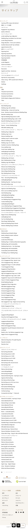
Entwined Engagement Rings (8, 291)
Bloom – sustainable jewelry (7, 412)
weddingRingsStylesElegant (7, 204)
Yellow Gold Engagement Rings (8, 300)
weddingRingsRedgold (6, 180)
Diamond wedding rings (7, 136)
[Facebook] (23, 512)
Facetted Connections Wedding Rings (10, 145)
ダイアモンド (5, 498)
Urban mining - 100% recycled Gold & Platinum (12, 80)
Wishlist (3, 82)
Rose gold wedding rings (7, 184)
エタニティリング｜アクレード (9, 350)
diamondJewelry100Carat (7, 407)
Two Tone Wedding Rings (7, 219)
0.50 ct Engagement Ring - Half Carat (9, 263)
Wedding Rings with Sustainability (9, 244)
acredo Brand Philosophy (7, 240)
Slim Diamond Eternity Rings (8, 380)
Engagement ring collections (8, 30)
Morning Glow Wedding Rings (8, 169)
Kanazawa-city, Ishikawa (6, 96)
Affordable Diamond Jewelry (7, 427)
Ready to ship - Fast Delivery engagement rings (12, 332)
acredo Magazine (5, 62)
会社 (17, 493)
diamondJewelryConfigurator (8, 425)
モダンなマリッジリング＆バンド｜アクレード (12, 165)
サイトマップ (4, 73)
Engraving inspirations (6, 54)
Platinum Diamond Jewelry (7, 442)
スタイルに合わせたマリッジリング (10, 75)
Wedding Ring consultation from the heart (11, 38)
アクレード (18, 496)
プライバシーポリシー (6, 67)
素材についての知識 (6, 25)
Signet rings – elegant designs (8, 464)
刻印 (3, 493)
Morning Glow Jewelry (6, 440)
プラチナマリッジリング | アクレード (10, 175)
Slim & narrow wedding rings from (9, 191)
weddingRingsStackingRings (7, 195)
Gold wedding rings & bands (8, 154)
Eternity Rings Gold (5, 365)
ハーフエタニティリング (7, 367)
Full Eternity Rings (5, 391)
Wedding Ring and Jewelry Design (9, 233)
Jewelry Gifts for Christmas (7, 444)
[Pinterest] (17, 512)
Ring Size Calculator (6, 342)
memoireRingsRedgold (6, 371)
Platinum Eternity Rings (6, 369)
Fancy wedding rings (6, 147)
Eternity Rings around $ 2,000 (8, 358)
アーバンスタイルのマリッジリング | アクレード (13, 213)
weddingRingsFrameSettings (8, 151)
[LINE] (14, 525)
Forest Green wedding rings (7, 149)
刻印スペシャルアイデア (7, 49)
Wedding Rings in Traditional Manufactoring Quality (13, 242)
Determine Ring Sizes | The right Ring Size (11, 340)
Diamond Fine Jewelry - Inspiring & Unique (11, 399)
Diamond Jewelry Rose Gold (7, 457)
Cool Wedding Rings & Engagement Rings (11, 199)
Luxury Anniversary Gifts (7, 453)
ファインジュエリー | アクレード (9, 436)
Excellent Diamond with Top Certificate (10, 45)
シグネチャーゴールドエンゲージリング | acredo (13, 319)
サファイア (5, 500)
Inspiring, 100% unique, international (9, 23)
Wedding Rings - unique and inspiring (10, 110)
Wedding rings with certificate (8, 108)
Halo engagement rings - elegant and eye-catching (13, 302)
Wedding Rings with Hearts (7, 158)
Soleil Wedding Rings (6, 193)
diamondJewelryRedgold (7, 455)
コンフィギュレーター (6, 34)
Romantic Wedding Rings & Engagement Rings (12, 210)
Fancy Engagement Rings (7, 297)
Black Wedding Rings (6, 106)
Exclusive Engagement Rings (8, 295)
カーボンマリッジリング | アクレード (10, 123)
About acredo (4, 231)
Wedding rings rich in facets (7, 143)
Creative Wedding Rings (7, 202)
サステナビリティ (20, 503)
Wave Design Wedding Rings (8, 221)
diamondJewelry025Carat (7, 401)
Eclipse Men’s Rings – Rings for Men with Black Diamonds (14, 433)
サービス (18, 498)
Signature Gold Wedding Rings (8, 189)
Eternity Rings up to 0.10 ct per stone (10, 382)
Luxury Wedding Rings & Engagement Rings (11, 206)
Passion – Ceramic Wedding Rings (9, 125)
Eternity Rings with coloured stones (9, 363)
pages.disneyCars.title (6, 47)
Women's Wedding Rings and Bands (9, 226)
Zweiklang (3, 84)
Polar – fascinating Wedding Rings (9, 178)
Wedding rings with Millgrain (8, 162)
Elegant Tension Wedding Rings (8, 215)
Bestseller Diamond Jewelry (7, 409)
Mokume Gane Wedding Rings (8, 167)
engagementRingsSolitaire (7, 321)
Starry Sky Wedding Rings (7, 197)
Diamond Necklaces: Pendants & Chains (10, 431)
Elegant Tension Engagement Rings (9, 334)
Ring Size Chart (4, 344)
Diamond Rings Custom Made (8, 403)
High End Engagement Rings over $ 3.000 (11, 273)
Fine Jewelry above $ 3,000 (7, 416)
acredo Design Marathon (7, 40)
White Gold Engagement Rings (8, 326)
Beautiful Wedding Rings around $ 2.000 (10, 121)
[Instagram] (19, 512)
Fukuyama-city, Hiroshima (7, 92)
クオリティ (18, 500)
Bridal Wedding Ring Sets (7, 282)
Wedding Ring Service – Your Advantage (10, 246)
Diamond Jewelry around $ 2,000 (8, 420)
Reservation (4, 69)
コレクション (4, 27)
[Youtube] (21, 512)
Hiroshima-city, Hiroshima (7, 94)
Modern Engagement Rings (7, 306)
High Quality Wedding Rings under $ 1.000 (11, 119)
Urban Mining (5, 505)
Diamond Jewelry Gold (6, 438)
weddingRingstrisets (6, 217)
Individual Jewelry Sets (6, 460)
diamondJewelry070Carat (7, 405)
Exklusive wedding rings (6, 141)
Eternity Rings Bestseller (7, 352)
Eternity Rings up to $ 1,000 (7, 356)
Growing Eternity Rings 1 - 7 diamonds (10, 393)
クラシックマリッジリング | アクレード (11, 130)
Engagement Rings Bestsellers (8, 269)
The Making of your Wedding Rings (9, 253)
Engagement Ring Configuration (8, 284)
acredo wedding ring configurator (9, 36)
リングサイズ (5, 496)
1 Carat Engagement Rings (7, 267)
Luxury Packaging (5, 238)
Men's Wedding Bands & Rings (8, 160)
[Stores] (27, 2)
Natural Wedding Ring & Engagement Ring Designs (13, 208)
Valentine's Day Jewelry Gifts (7, 451)
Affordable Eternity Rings (7, 360)
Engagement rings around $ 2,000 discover (11, 278)
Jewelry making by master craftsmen (9, 235)
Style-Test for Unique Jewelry (8, 78)
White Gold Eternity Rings (7, 389)
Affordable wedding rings (7, 128)
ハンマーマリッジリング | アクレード (11, 156)
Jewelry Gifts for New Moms (7, 449)
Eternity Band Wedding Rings (8, 387)
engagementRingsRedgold (7, 315)
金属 (3, 503)
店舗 (2, 89)
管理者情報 (4, 60)
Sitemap (4, 517)
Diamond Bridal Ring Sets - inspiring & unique (12, 376)
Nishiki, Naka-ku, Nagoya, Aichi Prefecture (10, 98)
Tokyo (2, 100)
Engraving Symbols (5, 58)
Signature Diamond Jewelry (7, 462)
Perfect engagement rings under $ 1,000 (10, 276)
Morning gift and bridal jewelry (8, 446)
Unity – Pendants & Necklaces (8, 466)
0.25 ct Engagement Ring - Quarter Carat (10, 260)
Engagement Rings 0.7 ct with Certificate (10, 265)
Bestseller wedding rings (7, 114)
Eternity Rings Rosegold (7, 374)
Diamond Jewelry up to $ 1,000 (8, 418)
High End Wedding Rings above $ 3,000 (10, 117)
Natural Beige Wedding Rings (8, 171)
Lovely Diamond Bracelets (7, 414)
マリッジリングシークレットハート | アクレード (13, 186)
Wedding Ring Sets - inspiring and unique (11, 182)
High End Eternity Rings (6, 384)
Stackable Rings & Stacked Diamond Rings (11, 422)
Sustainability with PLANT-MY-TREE (9, 251)
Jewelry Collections (5, 32)
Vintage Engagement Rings (7, 324)
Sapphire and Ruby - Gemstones (8, 71)
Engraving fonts (5, 51)
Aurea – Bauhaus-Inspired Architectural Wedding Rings (14, 112)
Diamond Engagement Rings (8, 289)
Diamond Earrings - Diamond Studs (9, 429)
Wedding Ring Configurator (7, 132)
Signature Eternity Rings (7, 378)
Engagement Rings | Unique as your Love (10, 258)
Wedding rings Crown (6, 134)
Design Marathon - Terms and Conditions (10, 43)
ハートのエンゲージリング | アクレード (11, 304)
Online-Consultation (6, 64)
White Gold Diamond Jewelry (8, 468)
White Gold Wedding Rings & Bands (9, 223)
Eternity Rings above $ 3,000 (8, 354)
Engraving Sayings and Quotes (8, 56)
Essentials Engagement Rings (8, 293)
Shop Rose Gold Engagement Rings (9, 317)
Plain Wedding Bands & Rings (8, 173)
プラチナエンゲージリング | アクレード (11, 308)
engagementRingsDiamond (7, 271)
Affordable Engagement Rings (8, 286)
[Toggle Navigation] (2, 2)
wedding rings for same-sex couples (9, 138)
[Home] (14, 2)
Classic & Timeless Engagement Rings (10, 280)
